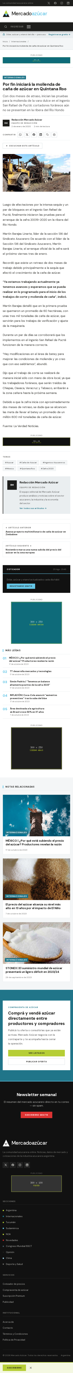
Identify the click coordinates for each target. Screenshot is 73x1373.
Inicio (5, 41)
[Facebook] (55, 3)
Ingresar (17, 26)
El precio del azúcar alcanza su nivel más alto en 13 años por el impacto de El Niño (33, 906)
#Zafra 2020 (47, 468)
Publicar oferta (36, 1061)
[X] (49, 3)
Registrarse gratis (59, 34)
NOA (8, 1234)
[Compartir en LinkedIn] (40, 134)
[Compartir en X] (27, 134)
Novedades (12, 1240)
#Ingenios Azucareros (54, 462)
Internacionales (18, 41)
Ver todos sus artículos (33, 508)
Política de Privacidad (14, 1339)
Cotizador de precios (14, 1284)
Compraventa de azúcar (16, 1290)
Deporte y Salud (14, 1264)
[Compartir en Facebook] (34, 134)
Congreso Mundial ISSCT (19, 1246)
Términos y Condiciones (15, 1333)
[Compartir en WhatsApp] (20, 134)
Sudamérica (12, 1228)
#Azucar (9, 462)
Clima (9, 1258)
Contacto (8, 1327)
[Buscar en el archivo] (5, 27)
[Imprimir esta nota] (54, 134)
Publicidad (8, 1302)
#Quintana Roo (27, 468)
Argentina (11, 1210)
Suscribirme (14, 1367)
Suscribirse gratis (36, 1115)
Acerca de (8, 1322)
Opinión (10, 1252)
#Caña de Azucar (28, 462)
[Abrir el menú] (28, 26)
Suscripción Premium (14, 1295)
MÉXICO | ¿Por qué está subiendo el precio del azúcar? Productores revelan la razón (35, 842)
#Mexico (9, 468)
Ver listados (37, 1053)
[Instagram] (61, 3)
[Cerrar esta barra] (30, 1367)
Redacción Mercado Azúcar (27, 119)
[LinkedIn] (68, 3)
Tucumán (11, 1222)
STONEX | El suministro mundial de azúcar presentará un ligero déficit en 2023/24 (34, 970)
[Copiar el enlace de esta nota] (47, 134)
